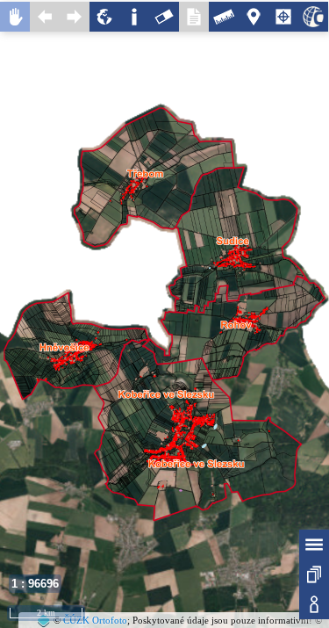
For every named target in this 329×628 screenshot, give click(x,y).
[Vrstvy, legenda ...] (314, 544)
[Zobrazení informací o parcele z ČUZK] (313, 17)
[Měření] (224, 17)
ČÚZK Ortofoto (95, 620)
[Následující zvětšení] (74, 17)
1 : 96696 (35, 583)
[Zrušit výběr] (164, 17)
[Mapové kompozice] (314, 574)
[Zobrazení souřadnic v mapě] (283, 17)
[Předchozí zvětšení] (45, 17)
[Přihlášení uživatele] (314, 604)
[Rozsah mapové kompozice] (104, 17)
